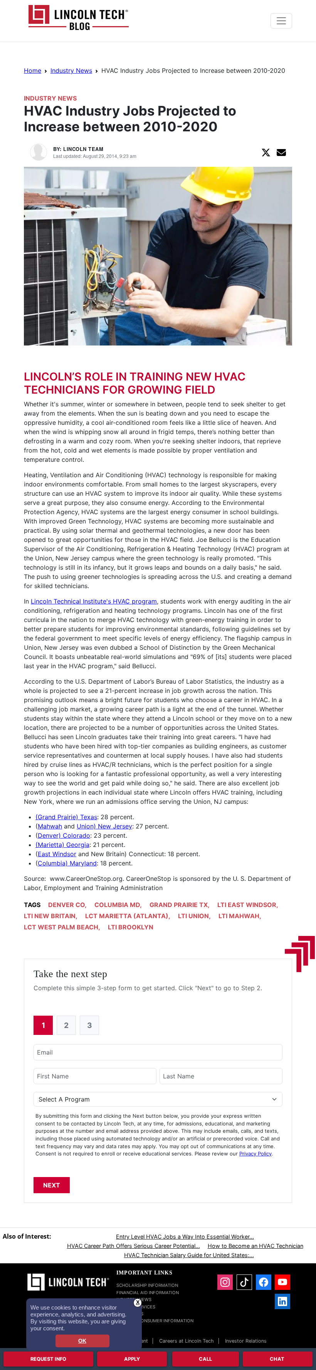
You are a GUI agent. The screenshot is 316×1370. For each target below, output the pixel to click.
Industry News (71, 70)
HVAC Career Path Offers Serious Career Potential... (133, 1246)
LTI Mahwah (239, 916)
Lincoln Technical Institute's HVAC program (94, 601)
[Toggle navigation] (281, 21)
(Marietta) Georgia (62, 844)
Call (205, 1359)
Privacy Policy (255, 1153)
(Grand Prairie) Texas (66, 817)
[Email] (281, 152)
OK (82, 1341)
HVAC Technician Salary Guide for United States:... (189, 1255)
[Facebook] (263, 1282)
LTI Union (193, 916)
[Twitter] (266, 152)
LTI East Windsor (246, 905)
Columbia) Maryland (67, 863)
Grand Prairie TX (179, 905)
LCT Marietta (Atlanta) (126, 916)
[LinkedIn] (282, 1301)
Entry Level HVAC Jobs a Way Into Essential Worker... (185, 1236)
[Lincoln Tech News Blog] (79, 17)
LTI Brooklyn (130, 927)
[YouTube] (282, 1282)
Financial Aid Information (147, 1292)
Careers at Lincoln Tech (186, 1341)
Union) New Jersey (104, 826)
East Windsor (57, 854)
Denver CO (66, 905)
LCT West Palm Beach (61, 927)
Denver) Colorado (64, 835)
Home (32, 70)
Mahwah (50, 826)
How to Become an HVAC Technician (255, 1246)
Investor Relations (246, 1341)
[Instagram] (225, 1282)
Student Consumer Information (154, 1320)
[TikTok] (244, 1282)
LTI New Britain (50, 916)
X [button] (138, 1302)
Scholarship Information (147, 1285)
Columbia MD (117, 905)
